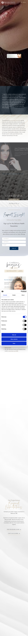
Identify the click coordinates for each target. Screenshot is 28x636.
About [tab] (23, 295)
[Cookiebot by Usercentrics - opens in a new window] (21, 291)
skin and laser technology (15, 120)
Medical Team (8, 347)
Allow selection (14, 339)
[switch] (25, 321)
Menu (24, 2)
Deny (14, 343)
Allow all (14, 334)
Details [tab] (14, 295)
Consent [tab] (5, 295)
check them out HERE (13, 351)
